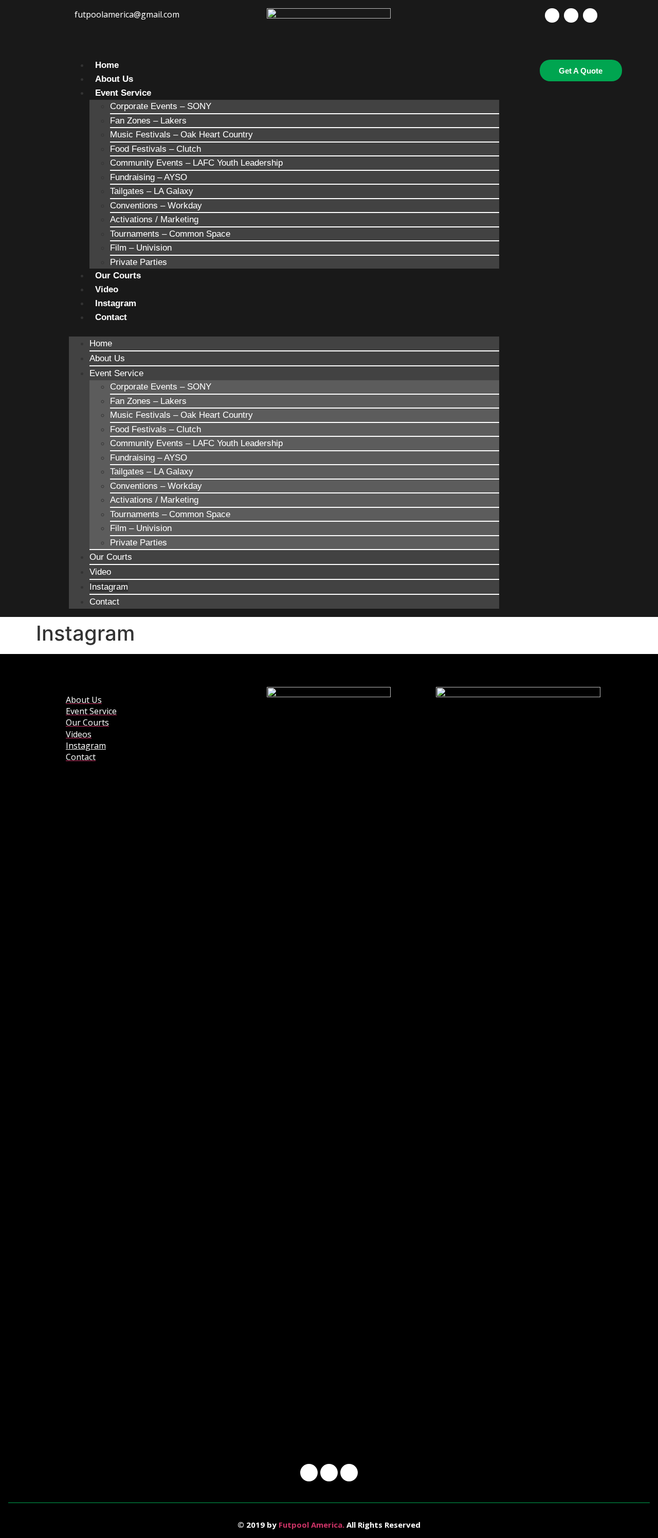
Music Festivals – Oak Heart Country (181, 134)
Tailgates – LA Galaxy (151, 191)
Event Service (123, 93)
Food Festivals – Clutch (155, 149)
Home (107, 65)
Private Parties (138, 262)
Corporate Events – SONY (160, 106)
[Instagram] (571, 15)
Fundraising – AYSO (148, 177)
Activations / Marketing (154, 219)
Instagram (115, 303)
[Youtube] (590, 15)
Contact (111, 317)
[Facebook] (552, 15)
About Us (114, 79)
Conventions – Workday (156, 205)
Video (106, 289)
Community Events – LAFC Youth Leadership (196, 163)
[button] (284, 330)
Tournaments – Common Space (170, 234)
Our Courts (118, 275)
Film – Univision (141, 248)
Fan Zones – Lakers (148, 121)
